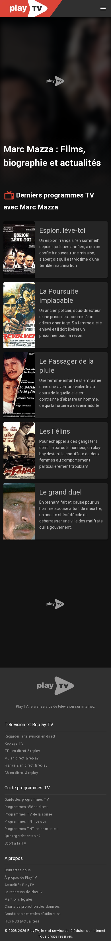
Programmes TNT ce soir (26, 821)
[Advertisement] (55, 81)
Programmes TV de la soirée (28, 814)
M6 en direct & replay (21, 758)
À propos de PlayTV (21, 878)
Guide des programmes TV (27, 800)
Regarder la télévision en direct (30, 736)
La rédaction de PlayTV (24, 892)
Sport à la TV (15, 843)
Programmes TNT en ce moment (32, 829)
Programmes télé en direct (26, 807)
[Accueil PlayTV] (55, 686)
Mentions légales (19, 899)
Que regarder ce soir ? (22, 836)
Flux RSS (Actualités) (22, 921)
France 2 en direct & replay (26, 765)
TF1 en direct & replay (22, 751)
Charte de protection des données (32, 907)
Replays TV (14, 744)
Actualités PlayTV (19, 885)
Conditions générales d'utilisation (33, 914)
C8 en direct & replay (21, 773)
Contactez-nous (18, 870)
